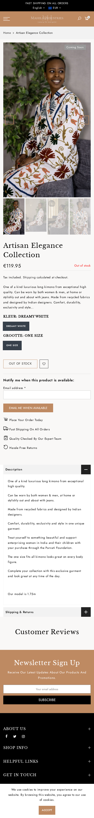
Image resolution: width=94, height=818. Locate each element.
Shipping (29, 277)
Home (7, 33)
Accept (47, 810)
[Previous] (9, 120)
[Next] (84, 120)
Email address (14, 388)
